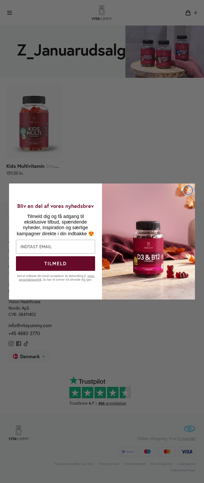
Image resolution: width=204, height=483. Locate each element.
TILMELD (55, 263)
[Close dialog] (188, 190)
